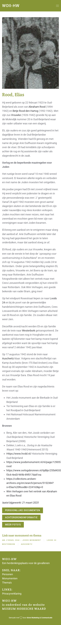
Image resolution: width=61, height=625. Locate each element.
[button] (57, 5)
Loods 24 (51, 540)
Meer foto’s (13, 524)
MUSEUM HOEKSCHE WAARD (24, 609)
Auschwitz (8, 358)
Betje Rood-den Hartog (25, 110)
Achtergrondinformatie (21, 517)
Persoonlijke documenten (22, 510)
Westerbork (28, 330)
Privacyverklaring (11, 593)
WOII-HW (10, 5)
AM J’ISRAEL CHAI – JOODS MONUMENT (21, 540)
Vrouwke (16, 114)
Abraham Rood (37, 106)
